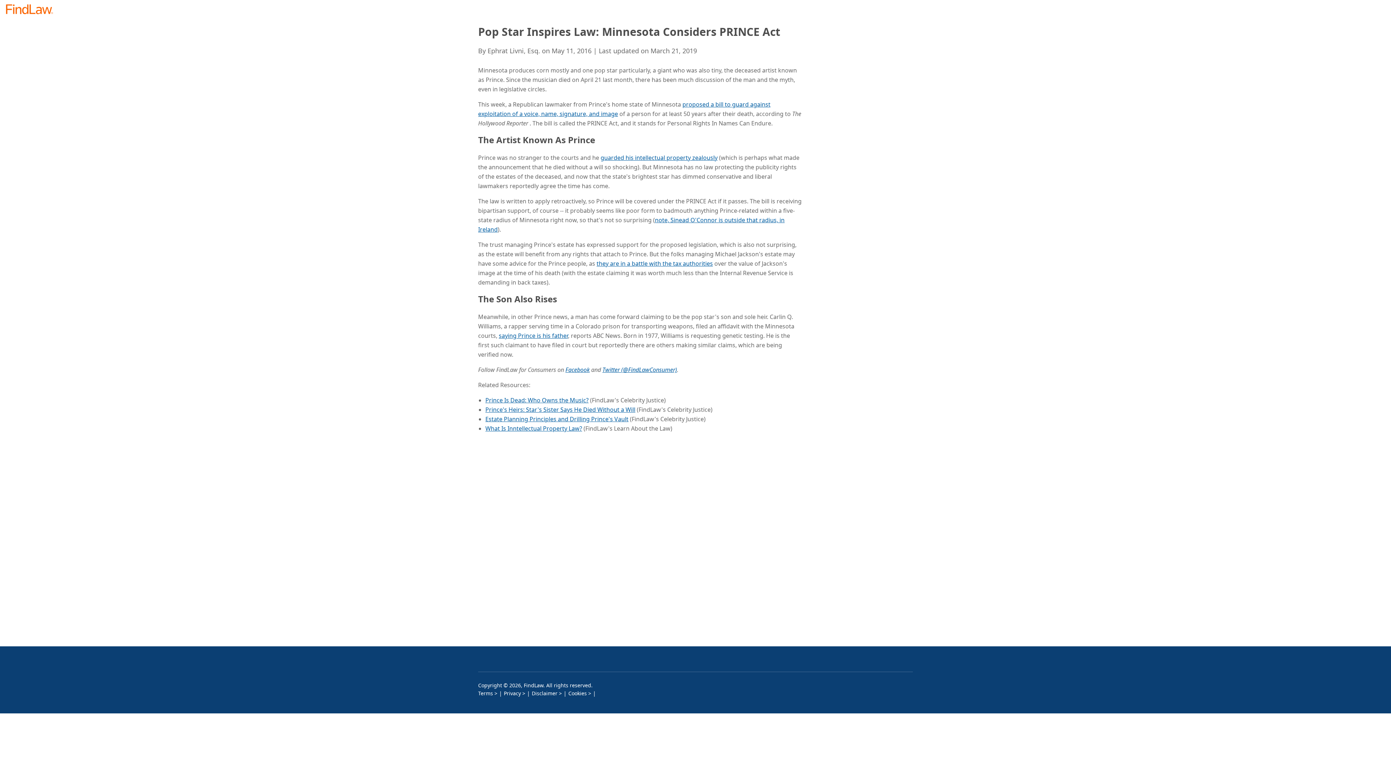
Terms (485, 693)
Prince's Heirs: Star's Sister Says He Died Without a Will (560, 410)
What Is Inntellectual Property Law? (533, 428)
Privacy (512, 693)
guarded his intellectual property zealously (659, 158)
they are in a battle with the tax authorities (655, 264)
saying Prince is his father (533, 336)
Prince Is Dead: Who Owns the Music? (537, 400)
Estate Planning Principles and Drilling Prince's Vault (556, 419)
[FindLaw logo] (32, 9)
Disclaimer (544, 693)
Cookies (577, 693)
